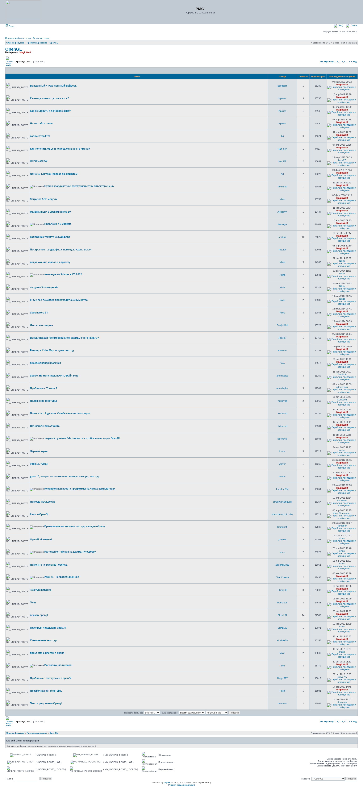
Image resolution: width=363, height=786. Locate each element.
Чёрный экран (38, 451)
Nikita (282, 199)
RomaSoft (342, 500)
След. (354, 62)
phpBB (167, 782)
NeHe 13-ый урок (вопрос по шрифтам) (54, 173)
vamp (282, 552)
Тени (33, 602)
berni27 (282, 161)
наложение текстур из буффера (50, 237)
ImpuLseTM (282, 489)
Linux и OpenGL (39, 514)
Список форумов (15, 43)
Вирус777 (282, 678)
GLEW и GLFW (38, 161)
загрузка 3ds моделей (44, 287)
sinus (342, 538)
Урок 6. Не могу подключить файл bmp (54, 375)
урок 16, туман (39, 463)
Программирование (37, 43)
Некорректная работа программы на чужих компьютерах (79, 488)
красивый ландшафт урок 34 (48, 627)
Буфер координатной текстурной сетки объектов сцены (79, 186)
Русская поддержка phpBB (181, 785)
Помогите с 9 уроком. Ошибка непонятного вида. (60, 413)
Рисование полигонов (57, 665)
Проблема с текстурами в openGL (51, 678)
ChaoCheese (282, 577)
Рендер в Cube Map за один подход (52, 350)
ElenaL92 (282, 590)
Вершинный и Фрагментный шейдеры (53, 85)
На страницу (327, 62)
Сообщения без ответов (18, 38)
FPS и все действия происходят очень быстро (59, 300)
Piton (282, 363)
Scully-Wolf (282, 325)
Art (282, 136)
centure (282, 237)
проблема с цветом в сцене (47, 653)
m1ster (282, 249)
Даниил (282, 539)
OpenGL (54, 43)
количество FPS (40, 136)
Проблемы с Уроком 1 (43, 388)
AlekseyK (282, 212)
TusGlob (342, 374)
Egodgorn (282, 85)
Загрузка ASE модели (43, 199)
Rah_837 (282, 148)
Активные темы (41, 38)
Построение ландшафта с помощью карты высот (61, 249)
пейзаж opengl (39, 615)
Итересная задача (41, 325)
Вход (11, 26)
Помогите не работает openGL (48, 564)
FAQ (340, 25)
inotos (282, 451)
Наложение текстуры (43, 400)
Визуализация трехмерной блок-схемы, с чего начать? (64, 337)
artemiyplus (282, 375)
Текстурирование (40, 590)
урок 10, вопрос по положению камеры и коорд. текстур (64, 476)
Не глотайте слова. (42, 123)
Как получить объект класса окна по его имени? (60, 148)
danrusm (282, 703)
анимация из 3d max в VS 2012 (63, 274)
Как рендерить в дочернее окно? (50, 110)
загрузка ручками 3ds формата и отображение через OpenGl (82, 438)
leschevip (282, 438)
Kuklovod (282, 401)
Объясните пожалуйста (45, 426)
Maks (282, 653)
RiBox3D (282, 350)
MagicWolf (25, 52)
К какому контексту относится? (49, 98)
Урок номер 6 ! (39, 312)
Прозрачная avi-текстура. (46, 690)
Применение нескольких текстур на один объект (74, 526)
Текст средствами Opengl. (46, 703)
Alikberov (282, 186)
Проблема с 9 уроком (57, 224)
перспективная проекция (45, 363)
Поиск (353, 25)
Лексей (282, 338)
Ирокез (282, 98)
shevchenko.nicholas (282, 514)
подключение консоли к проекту (50, 262)
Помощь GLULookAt (42, 501)
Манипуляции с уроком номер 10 (50, 211)
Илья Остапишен (282, 501)
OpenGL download (41, 539)
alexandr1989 (282, 564)
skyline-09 (282, 640)
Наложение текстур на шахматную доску (70, 551)
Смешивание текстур (43, 640)
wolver (282, 464)
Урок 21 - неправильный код (61, 576)
